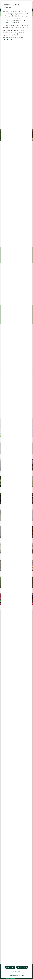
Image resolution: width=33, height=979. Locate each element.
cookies (13, 11)
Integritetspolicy (8, 39)
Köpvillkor (21, 975)
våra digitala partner (13, 22)
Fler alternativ (16, 971)
